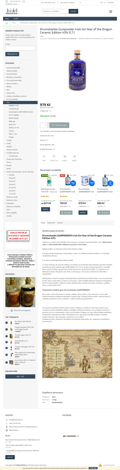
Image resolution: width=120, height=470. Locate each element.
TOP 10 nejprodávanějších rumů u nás (18, 445)
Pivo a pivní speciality (14, 80)
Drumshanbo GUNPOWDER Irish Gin (21, 112)
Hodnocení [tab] (51, 223)
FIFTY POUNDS (14, 115)
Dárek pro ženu (12, 200)
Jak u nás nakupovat (48, 3)
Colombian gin (14, 109)
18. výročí (12, 194)
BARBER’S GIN (14, 105)
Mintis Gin (12, 124)
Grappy (9, 146)
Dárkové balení (12, 71)
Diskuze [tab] (60, 223)
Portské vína (13, 156)
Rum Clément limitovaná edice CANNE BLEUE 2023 (22, 440)
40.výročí (12, 184)
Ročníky (11, 175)
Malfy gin (12, 121)
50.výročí (12, 181)
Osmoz (11, 131)
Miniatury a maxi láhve (14, 77)
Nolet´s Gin (13, 134)
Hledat (73, 11)
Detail (45, 209)
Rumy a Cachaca (12, 83)
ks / (20, 376)
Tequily (9, 140)
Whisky (9, 87)
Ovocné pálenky (12, 99)
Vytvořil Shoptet (109, 465)
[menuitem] (7, 19)
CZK (101, 3)
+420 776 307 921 (15, 423)
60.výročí (12, 178)
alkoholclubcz (14, 430)
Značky (9, 216)
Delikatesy (10, 203)
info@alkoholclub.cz (16, 420)
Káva (8, 209)
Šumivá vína (11, 93)
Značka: (96, 38)
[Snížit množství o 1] (48, 126)
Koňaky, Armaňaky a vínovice (17, 96)
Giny (8, 102)
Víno (8, 90)
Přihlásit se (12, 54)
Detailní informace (46, 149)
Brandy (9, 165)
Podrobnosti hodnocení (68, 39)
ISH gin (11, 137)
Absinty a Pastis (12, 150)
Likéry (9, 169)
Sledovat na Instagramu (22, 310)
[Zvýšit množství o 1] (48, 123)
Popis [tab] (43, 223)
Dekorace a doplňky (14, 206)
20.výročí (12, 191)
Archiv (10, 457)
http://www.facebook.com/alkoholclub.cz (23, 427)
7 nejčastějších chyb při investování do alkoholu (22, 451)
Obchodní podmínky (67, 3)
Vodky (9, 143)
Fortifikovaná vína (13, 153)
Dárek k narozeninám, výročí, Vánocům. (20, 172)
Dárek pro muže (12, 197)
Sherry (9, 162)
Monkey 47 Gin (14, 128)
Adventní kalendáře (13, 68)
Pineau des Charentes (14, 159)
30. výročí (12, 187)
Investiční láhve (12, 74)
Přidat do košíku (61, 125)
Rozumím (93, 468)
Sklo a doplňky (12, 213)
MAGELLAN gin (14, 118)
